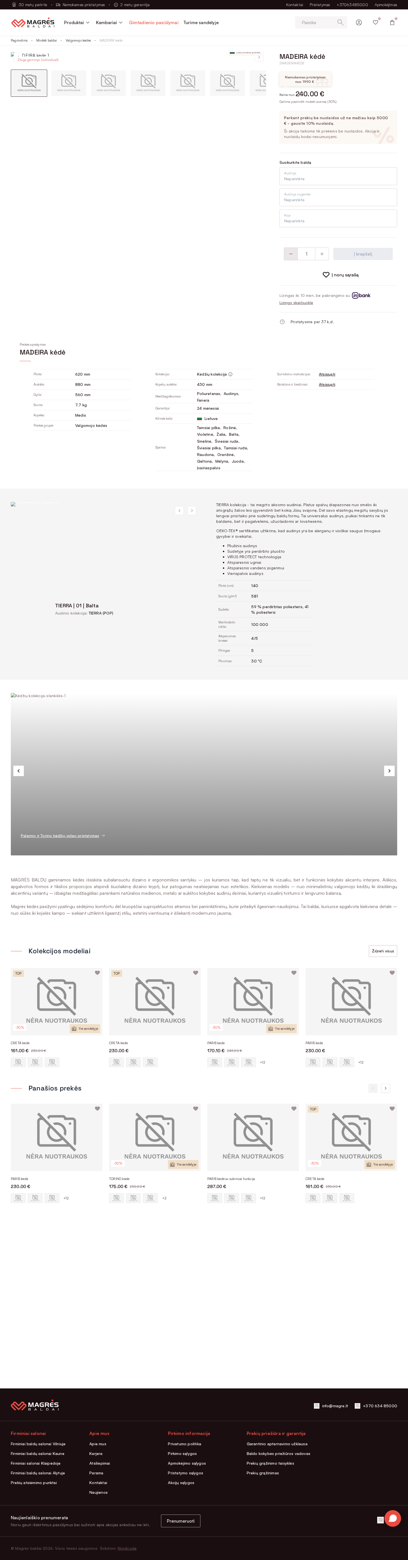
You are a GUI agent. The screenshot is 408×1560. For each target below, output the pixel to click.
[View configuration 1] (18, 1062)
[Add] (322, 254)
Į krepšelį (363, 254)
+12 (263, 1062)
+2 (164, 1198)
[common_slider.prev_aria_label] (18, 770)
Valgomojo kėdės (78, 40)
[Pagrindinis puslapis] (33, 22)
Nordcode (127, 1548)
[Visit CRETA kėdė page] (56, 1001)
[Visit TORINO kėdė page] (155, 1137)
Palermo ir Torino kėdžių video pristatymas (60, 835)
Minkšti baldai (46, 40)
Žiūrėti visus (383, 951)
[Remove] (291, 254)
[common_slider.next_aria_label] (389, 770)
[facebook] (380, 1520)
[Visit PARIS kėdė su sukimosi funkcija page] (253, 1137)
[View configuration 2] (35, 1062)
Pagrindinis (19, 40)
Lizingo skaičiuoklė (296, 302)
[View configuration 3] (52, 1062)
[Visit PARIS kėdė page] (253, 1001)
